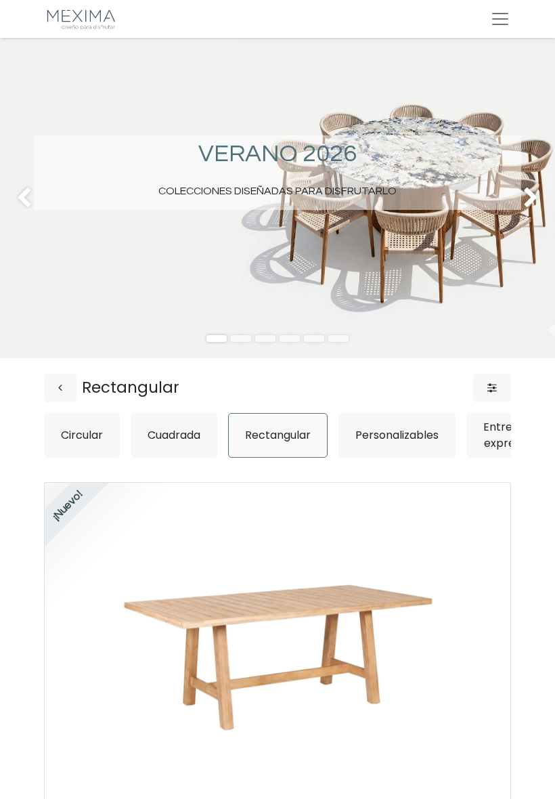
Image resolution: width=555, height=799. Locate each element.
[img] (22, 198)
